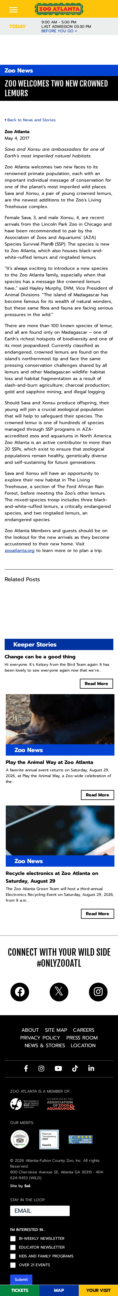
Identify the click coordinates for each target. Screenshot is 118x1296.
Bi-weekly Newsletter (41, 1238)
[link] (59, 8)
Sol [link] (27, 1186)
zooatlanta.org (20, 550)
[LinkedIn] (91, 1068)
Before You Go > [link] (59, 31)
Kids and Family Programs (46, 1256)
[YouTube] (58, 1068)
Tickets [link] (19, 1290)
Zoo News (19, 70)
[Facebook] (26, 1068)
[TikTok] (75, 1068)
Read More (96, 683)
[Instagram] (41, 1068)
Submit (21, 1279)
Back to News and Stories (31, 120)
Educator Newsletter (42, 1247)
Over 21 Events (34, 1265)
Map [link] (59, 1290)
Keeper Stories (35, 644)
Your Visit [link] (98, 1290)
